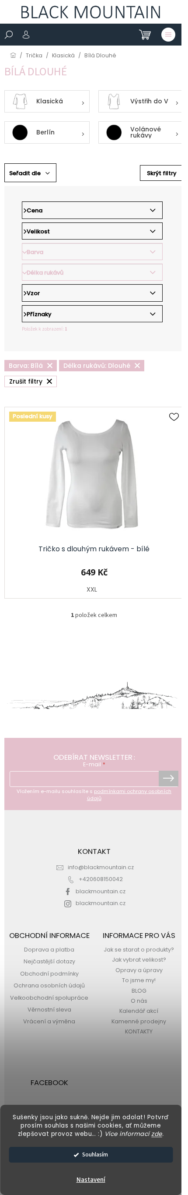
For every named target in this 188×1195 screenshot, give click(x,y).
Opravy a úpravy (139, 970)
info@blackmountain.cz (101, 867)
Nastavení (91, 1179)
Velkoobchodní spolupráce (49, 997)
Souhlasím (95, 1154)
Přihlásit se (168, 778)
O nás (139, 1001)
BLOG (139, 990)
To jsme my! (139, 980)
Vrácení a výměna (49, 1021)
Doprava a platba (49, 949)
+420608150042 (101, 879)
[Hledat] (8, 34)
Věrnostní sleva (49, 1009)
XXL (92, 589)
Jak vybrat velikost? (139, 959)
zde (156, 1134)
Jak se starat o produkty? (139, 949)
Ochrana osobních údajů (49, 985)
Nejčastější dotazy (49, 961)
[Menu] (168, 34)
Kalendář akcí (138, 1011)
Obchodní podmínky (49, 973)
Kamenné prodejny (138, 1021)
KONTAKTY (139, 1031)
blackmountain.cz (100, 891)
